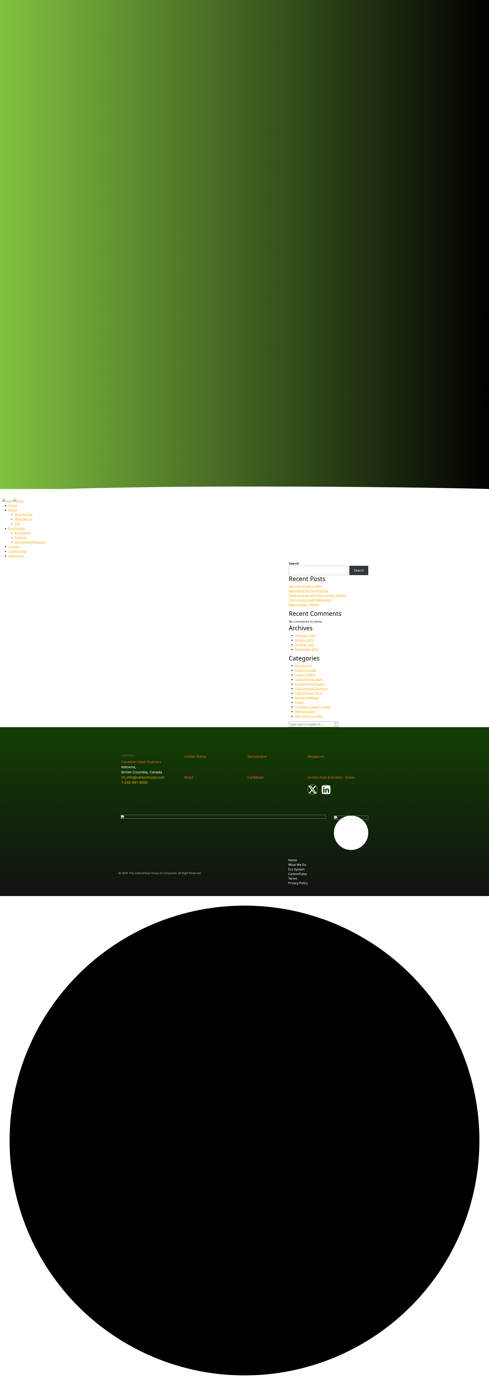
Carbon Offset (305, 675)
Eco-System (16, 528)
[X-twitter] (312, 790)
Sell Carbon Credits (308, 716)
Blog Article (303, 666)
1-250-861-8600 (134, 782)
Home (12, 505)
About (12, 510)
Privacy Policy (298, 883)
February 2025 (305, 635)
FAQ (17, 524)
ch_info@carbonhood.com (142, 777)
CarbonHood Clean (308, 679)
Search (294, 563)
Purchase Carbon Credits (313, 707)
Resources (15, 556)
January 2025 (304, 640)
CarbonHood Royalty (310, 684)
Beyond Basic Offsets (304, 604)
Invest (299, 702)
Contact (14, 547)
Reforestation (305, 711)
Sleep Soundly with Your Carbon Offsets (317, 595)
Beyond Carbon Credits (305, 586)
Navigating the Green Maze (308, 591)
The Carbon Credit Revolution (310, 600)
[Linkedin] (326, 790)
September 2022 (307, 649)
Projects (20, 537)
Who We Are (23, 514)
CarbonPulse (17, 551)
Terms (292, 878)
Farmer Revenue (307, 698)
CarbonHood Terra (308, 693)
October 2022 (305, 645)
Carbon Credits (306, 670)
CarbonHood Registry (30, 542)
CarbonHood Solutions (311, 688)
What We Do (23, 519)
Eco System (23, 533)
